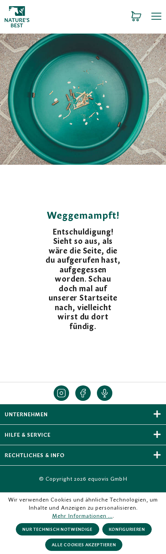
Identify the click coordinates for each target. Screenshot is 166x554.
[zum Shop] (136, 17)
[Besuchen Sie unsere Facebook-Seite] (83, 393)
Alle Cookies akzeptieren (84, 544)
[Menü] (153, 17)
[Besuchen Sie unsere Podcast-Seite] (104, 393)
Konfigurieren (127, 529)
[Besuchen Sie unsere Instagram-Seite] (61, 393)
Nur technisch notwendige (57, 529)
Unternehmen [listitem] (26, 414)
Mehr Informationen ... (82, 516)
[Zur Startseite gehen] (61, 16)
